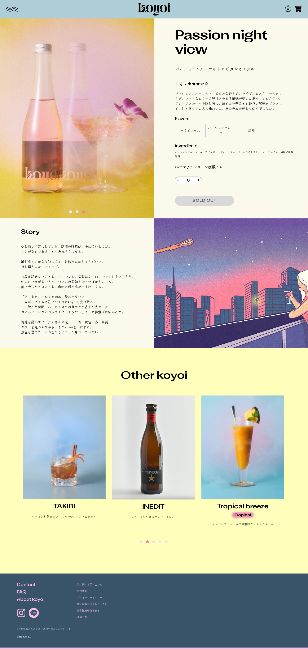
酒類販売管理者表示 (88, 611)
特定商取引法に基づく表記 (92, 604)
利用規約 (82, 591)
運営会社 (82, 617)
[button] (70, 211)
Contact (26, 585)
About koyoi (30, 600)
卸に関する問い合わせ (89, 585)
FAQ (21, 592)
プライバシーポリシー (89, 598)
